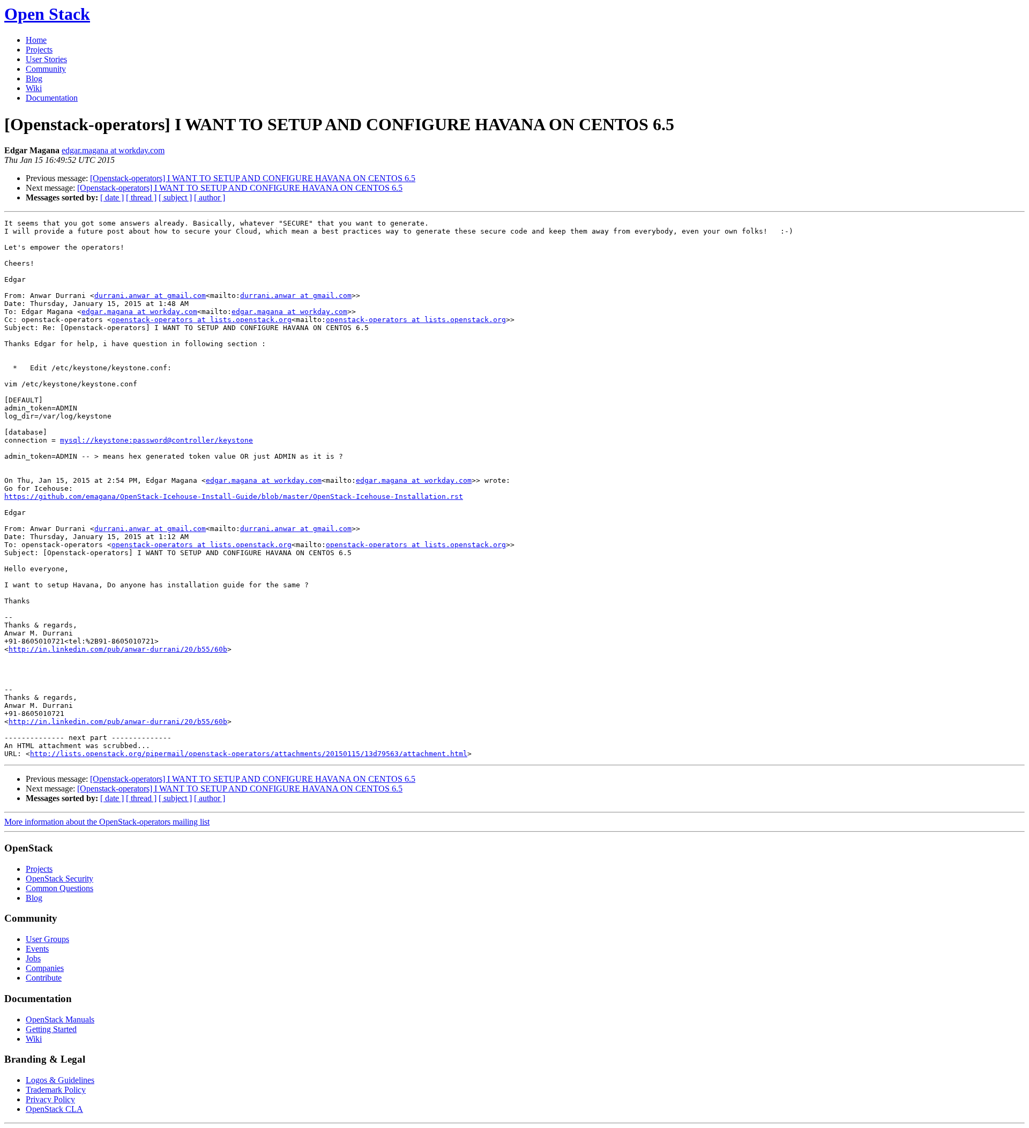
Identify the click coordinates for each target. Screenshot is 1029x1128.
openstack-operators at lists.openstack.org (201, 320)
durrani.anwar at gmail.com (150, 296)
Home (36, 39)
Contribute (44, 977)
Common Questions (59, 888)
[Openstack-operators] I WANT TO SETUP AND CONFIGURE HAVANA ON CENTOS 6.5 (252, 178)
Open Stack (47, 14)
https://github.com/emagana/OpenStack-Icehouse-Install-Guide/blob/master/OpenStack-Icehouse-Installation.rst (233, 496)
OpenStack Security (59, 878)
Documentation (52, 97)
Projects (39, 49)
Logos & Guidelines (60, 1080)
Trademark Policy (56, 1089)
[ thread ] (141, 197)
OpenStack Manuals (60, 1019)
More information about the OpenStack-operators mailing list (107, 821)
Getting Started (51, 1029)
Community (46, 68)
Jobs (33, 958)
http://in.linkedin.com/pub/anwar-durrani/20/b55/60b (118, 649)
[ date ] (112, 197)
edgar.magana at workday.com (113, 150)
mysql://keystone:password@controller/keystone (156, 440)
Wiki (34, 88)
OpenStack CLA (54, 1109)
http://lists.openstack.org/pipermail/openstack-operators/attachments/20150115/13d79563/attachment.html (248, 754)
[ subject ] (175, 197)
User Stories (46, 59)
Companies (45, 968)
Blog (34, 78)
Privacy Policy (50, 1099)
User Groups (47, 939)
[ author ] (209, 197)
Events (37, 948)
